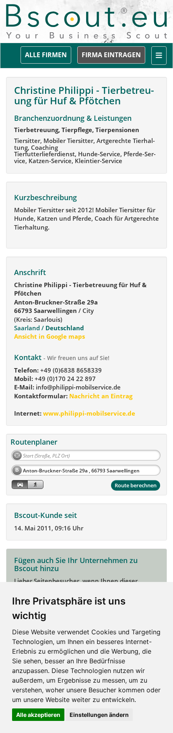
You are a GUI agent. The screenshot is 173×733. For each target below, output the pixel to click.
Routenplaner (34, 442)
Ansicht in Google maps (49, 336)
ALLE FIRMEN (46, 54)
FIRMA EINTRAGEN (111, 54)
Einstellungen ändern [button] (99, 714)
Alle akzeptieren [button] (38, 714)
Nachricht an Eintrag (100, 396)
